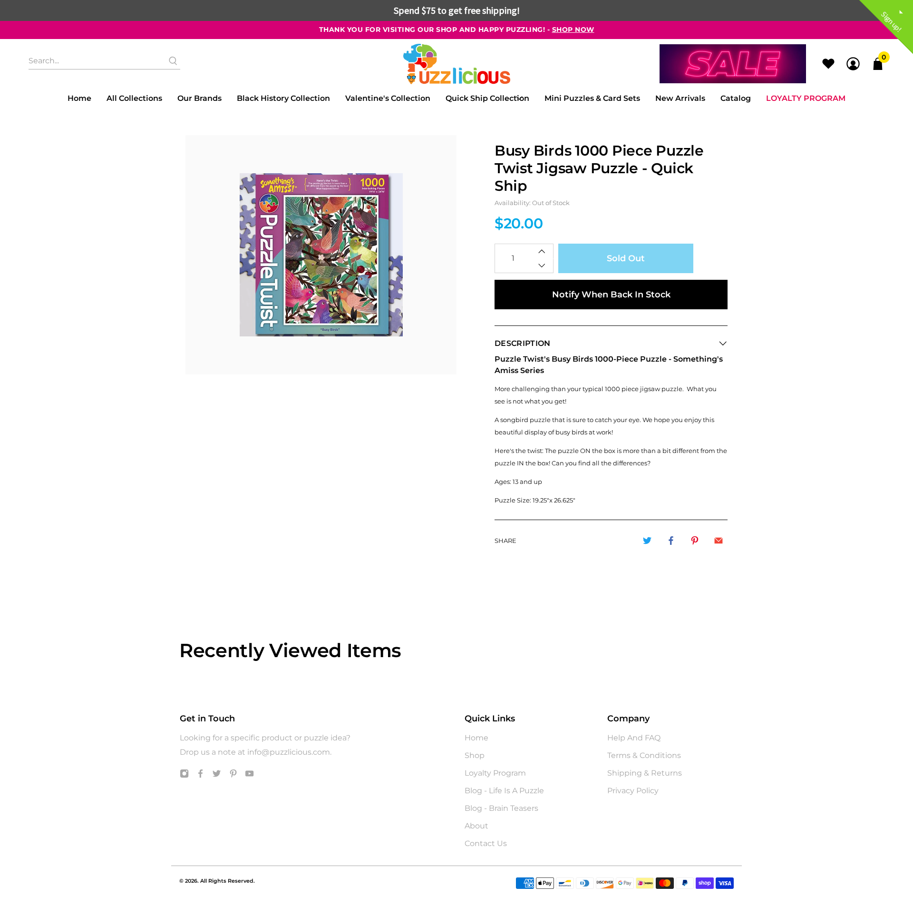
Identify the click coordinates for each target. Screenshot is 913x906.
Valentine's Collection (387, 98)
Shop (475, 755)
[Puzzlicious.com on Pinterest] (233, 775)
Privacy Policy (633, 790)
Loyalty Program (805, 98)
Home (79, 98)
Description (523, 343)
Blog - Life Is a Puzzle (504, 790)
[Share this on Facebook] (671, 541)
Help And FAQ (633, 737)
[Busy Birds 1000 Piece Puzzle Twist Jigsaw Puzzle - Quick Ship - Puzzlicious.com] (320, 254)
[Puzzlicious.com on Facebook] (200, 775)
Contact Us (486, 843)
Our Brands (199, 98)
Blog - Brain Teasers (501, 808)
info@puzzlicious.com (288, 752)
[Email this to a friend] (718, 541)
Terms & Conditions (644, 755)
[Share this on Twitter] (647, 541)
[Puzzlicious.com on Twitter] (216, 775)
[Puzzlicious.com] (456, 64)
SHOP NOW (573, 29)
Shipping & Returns (644, 773)
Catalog (735, 98)
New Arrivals (680, 98)
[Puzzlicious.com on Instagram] (184, 775)
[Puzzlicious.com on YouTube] (249, 775)
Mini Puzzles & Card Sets (592, 98)
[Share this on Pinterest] (695, 541)
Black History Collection (283, 98)
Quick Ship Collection (487, 98)
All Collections (134, 98)
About (476, 825)
